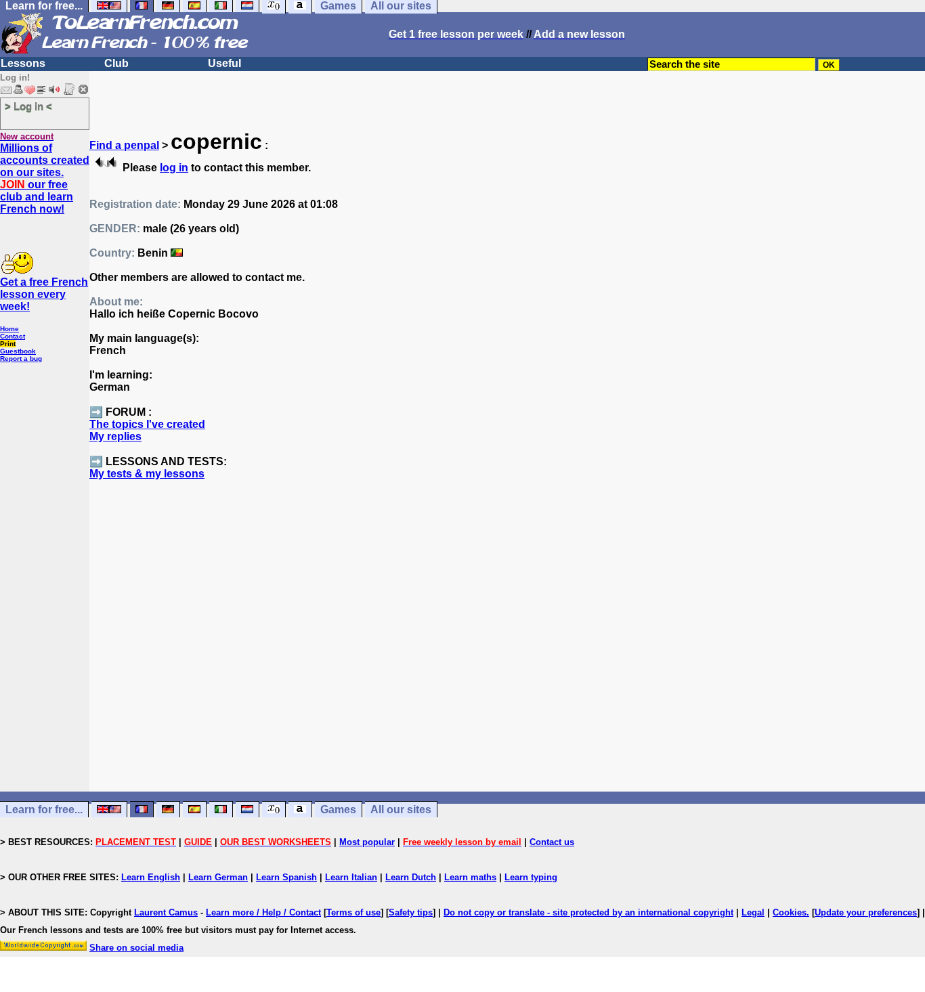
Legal (753, 912)
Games (338, 809)
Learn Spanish (286, 877)
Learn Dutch (410, 877)
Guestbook (18, 351)
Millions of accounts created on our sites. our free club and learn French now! (44, 178)
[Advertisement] (507, 660)
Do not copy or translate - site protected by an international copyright (588, 912)
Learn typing (530, 877)
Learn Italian (351, 877)
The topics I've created (147, 424)
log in (174, 167)
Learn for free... (44, 809)
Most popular (367, 842)
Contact (12, 336)
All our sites (400, 809)
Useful (224, 63)
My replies (115, 436)
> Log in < (28, 106)
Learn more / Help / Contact (263, 912)
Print (8, 343)
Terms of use (353, 912)
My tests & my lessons (147, 473)
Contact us (552, 842)
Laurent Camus (166, 912)
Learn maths (470, 877)
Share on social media (136, 948)
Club (116, 63)
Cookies (789, 912)
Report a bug (21, 358)
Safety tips (411, 912)
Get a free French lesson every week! (44, 294)
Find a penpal (124, 145)
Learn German (218, 877)
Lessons (23, 63)
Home (9, 328)
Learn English (150, 877)
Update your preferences (866, 912)
